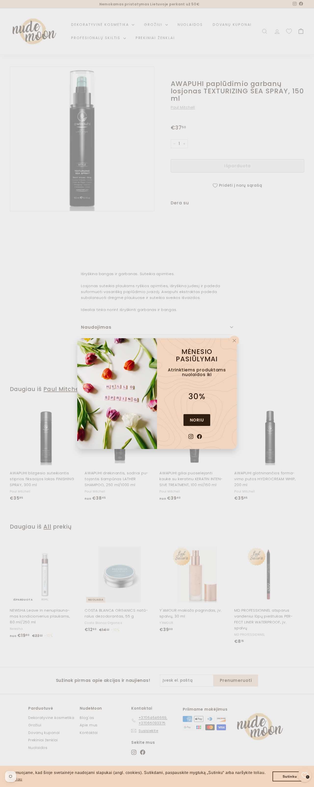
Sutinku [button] (290, 776)
